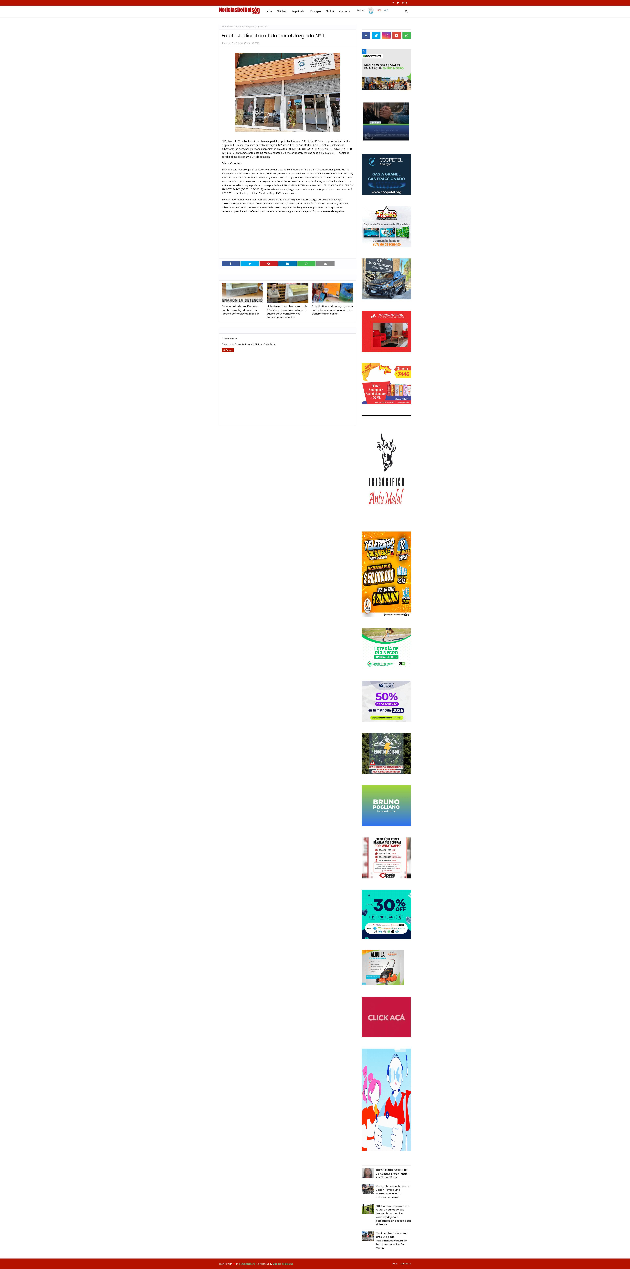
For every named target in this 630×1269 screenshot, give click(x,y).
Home (394, 1263)
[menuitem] (372, 10)
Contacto (406, 1263)
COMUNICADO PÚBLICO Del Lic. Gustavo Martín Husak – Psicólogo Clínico (392, 1173)
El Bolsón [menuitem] (282, 11)
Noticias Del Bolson (233, 43)
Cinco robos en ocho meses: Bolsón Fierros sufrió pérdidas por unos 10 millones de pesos (393, 1191)
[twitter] (398, 3)
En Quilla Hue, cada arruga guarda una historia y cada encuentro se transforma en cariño (332, 310)
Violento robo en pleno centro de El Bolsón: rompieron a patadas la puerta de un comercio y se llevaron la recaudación (287, 312)
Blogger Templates (283, 1263)
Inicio (224, 26)
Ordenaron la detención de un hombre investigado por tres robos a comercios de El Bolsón (241, 310)
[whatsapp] (406, 35)
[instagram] (403, 3)
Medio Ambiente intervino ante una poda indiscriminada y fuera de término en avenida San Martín (391, 1240)
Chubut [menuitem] (330, 11)
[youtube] (396, 35)
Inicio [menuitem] (269, 11)
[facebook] (393, 3)
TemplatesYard (247, 1263)
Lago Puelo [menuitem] (298, 11)
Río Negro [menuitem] (315, 11)
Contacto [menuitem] (344, 11)
